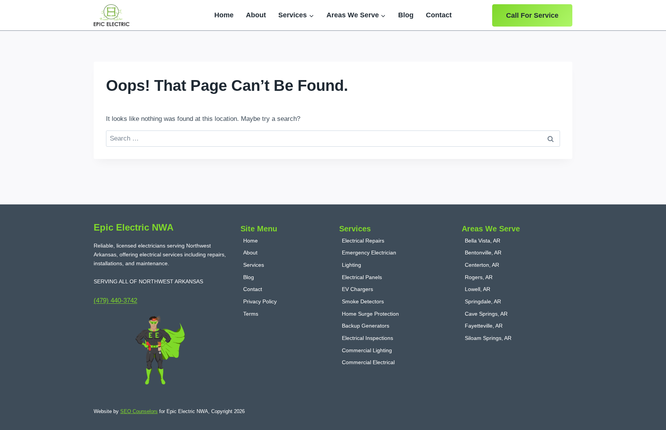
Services (253, 265)
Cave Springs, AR (486, 314)
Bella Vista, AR (482, 241)
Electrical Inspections (367, 338)
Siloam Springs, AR (488, 338)
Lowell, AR (477, 289)
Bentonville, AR (483, 252)
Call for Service (532, 15)
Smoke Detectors (363, 301)
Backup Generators (365, 326)
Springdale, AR (483, 301)
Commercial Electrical (368, 362)
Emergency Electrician (369, 252)
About (256, 15)
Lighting (351, 265)
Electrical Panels (362, 277)
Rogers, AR (479, 277)
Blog (406, 15)
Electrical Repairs (363, 241)
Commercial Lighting (367, 350)
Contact (439, 15)
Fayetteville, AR (484, 326)
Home (224, 15)
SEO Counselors (139, 411)
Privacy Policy (260, 301)
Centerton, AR (482, 265)
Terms (250, 314)
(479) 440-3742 (115, 300)
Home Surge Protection (370, 314)
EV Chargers (357, 289)
